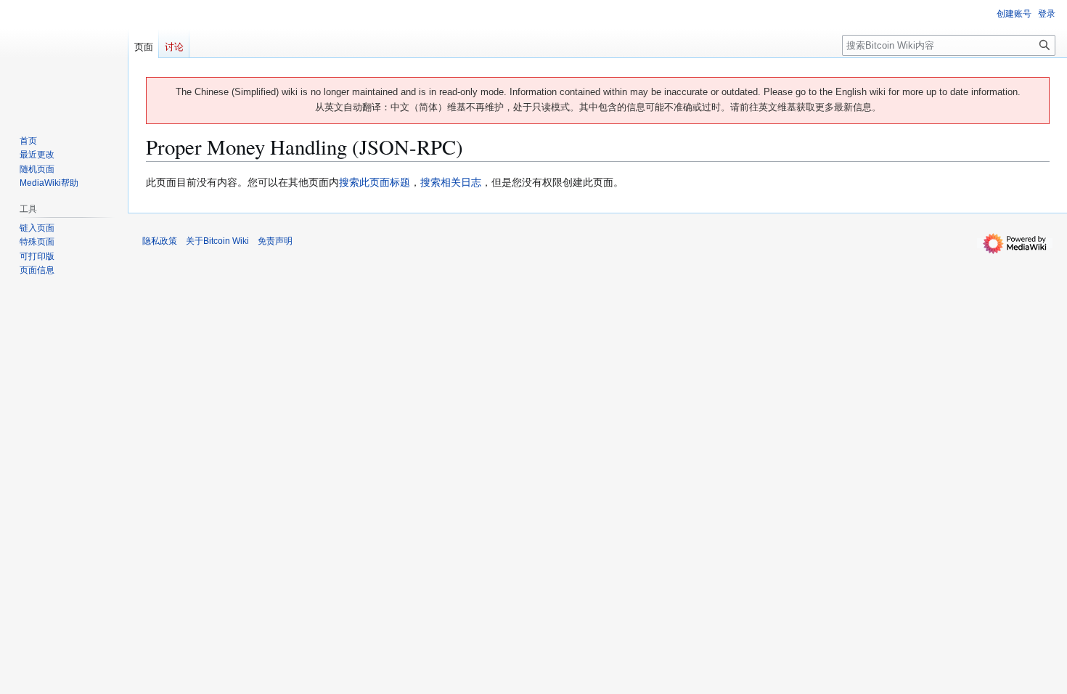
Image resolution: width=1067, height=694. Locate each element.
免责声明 (275, 241)
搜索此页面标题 (374, 182)
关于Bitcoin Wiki (217, 241)
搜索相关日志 (450, 182)
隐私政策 (159, 241)
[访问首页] (64, 58)
